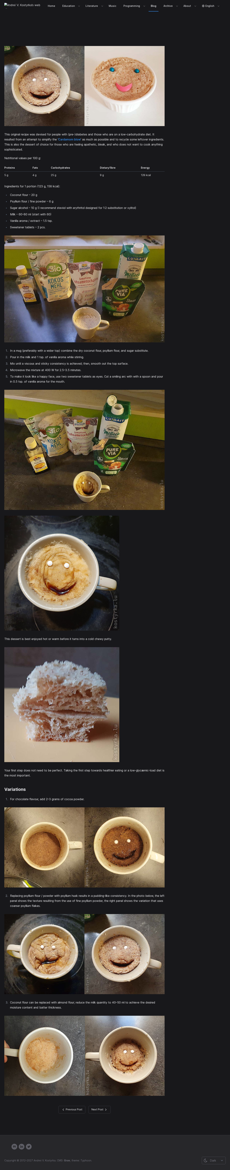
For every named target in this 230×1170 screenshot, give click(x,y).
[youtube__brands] (7, 1147)
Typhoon (85, 1160)
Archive (168, 5)
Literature (92, 5)
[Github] (14, 1147)
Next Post (97, 1109)
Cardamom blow (69, 139)
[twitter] (29, 1147)
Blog (153, 5)
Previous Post (73, 1109)
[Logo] (23, 6)
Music (112, 5)
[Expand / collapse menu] (78, 6)
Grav (67, 1160)
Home (51, 5)
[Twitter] (21, 1147)
